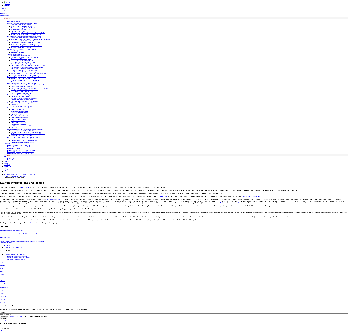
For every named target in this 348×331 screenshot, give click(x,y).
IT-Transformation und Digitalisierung (22, 60)
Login (1, 278)
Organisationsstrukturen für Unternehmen (23, 62)
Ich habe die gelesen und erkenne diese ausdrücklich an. (26, 316)
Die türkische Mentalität (18, 121)
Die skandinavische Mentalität (19, 117)
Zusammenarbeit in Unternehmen (20, 55)
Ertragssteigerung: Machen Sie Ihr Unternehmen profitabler (28, 33)
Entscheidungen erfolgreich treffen (21, 47)
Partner (2, 274)
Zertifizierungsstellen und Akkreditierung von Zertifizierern (28, 134)
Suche (2, 12)
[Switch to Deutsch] (7, 4)
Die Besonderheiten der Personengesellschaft (24, 140)
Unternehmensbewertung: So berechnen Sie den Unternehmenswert (30, 85)
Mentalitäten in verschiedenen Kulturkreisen (19, 108)
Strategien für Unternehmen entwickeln (22, 99)
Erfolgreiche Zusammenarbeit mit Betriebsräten (24, 68)
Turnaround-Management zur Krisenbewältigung (25, 80)
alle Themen (14, 127)
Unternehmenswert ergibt (54, 199)
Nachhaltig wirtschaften (17, 52)
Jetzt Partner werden (6, 242)
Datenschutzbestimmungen (17, 316)
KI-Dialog (7, 18)
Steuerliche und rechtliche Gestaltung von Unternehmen (23, 103)
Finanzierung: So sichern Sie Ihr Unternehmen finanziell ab (24, 70)
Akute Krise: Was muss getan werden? (22, 82)
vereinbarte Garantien (234, 203)
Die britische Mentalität (17, 109)
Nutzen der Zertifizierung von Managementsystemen (26, 132)
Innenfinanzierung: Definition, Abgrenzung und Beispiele (27, 72)
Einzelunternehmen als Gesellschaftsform (22, 139)
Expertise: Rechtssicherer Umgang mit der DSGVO (22, 150)
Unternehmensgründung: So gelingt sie (22, 93)
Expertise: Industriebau (13, 148)
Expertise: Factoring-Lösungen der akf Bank (20, 153)
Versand (2, 284)
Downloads (7, 155)
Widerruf (2, 281)
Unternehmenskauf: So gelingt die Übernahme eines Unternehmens (30, 88)
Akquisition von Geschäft (18, 31)
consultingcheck (4, 15)
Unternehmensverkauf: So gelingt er (21, 86)
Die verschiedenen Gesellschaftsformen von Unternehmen (24, 137)
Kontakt (2, 10)
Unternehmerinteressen (13, 21)
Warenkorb (3, 8)
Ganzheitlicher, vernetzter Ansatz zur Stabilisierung (25, 42)
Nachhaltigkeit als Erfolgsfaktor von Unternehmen (21, 49)
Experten (6, 161)
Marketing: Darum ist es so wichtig (21, 24)
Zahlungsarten (4, 287)
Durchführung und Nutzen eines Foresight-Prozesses (26, 101)
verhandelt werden (162, 196)
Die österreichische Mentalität (19, 112)
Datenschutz (3, 296)
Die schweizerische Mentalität (19, 111)
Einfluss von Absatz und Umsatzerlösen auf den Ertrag (26, 34)
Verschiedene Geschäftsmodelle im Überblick (24, 98)
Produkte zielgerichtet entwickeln (20, 29)
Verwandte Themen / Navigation (13, 247)
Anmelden (3, 318)
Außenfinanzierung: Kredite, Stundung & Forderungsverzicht (28, 73)
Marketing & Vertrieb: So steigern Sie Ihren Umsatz (22, 23)
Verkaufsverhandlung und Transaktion (22, 91)
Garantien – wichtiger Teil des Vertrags (18, 257)
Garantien (32, 223)
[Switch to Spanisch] (7, 5)
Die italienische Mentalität (18, 124)
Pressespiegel (11, 158)
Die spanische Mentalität (18, 114)
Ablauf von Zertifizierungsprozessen (21, 135)
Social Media (4, 299)
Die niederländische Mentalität (19, 116)
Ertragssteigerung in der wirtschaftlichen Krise (24, 78)
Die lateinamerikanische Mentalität (21, 126)
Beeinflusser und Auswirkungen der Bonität (23, 75)
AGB (1, 290)
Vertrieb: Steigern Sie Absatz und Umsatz (23, 26)
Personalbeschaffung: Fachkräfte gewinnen (23, 64)
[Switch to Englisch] (7, 2)
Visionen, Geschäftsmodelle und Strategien (19, 95)
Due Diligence (25, 187)
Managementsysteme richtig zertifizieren (22, 130)
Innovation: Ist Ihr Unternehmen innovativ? (23, 44)
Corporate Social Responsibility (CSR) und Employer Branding (29, 65)
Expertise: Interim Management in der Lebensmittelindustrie (24, 147)
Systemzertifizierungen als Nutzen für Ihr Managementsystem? (25, 129)
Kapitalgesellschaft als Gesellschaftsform (22, 142)
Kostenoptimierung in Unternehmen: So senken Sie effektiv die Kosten (31, 39)
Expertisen (7, 143)
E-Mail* (2, 312)
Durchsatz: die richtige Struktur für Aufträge (23, 28)
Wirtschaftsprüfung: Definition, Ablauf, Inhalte (24, 106)
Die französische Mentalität (18, 119)
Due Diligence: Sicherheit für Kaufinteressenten (24, 90)
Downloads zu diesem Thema (12, 246)
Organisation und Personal (14, 54)
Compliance (14, 104)
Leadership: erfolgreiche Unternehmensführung (24, 57)
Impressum (3, 293)
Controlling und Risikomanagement (21, 59)
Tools (1, 268)
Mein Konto (3, 13)
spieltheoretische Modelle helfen (252, 196)
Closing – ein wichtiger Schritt (16, 259)
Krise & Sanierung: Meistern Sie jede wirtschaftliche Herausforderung (27, 77)
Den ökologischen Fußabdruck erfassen (22, 51)
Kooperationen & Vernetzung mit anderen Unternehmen (27, 67)
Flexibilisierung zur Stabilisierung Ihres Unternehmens (26, 46)
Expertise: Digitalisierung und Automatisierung (20, 152)
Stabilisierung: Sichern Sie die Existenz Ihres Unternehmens (24, 41)
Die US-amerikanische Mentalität (20, 122)
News (5, 156)
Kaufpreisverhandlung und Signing (17, 256)
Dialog (2, 262)
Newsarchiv (10, 160)
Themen (6, 20)
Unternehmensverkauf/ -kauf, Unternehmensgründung (22, 83)
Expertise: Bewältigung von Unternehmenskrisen (21, 145)
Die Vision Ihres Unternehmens (20, 96)
